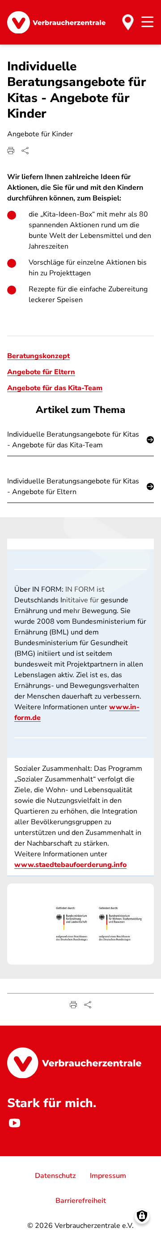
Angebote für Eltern (41, 372)
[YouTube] (14, 1123)
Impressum (108, 1176)
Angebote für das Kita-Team (54, 388)
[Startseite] (56, 22)
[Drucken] (10, 150)
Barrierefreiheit (80, 1201)
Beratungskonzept (38, 356)
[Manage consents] (142, 1216)
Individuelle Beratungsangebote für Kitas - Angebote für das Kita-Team (73, 439)
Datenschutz (55, 1176)
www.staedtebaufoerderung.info (70, 865)
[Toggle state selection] (128, 22)
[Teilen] (25, 150)
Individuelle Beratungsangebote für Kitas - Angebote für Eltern (73, 486)
